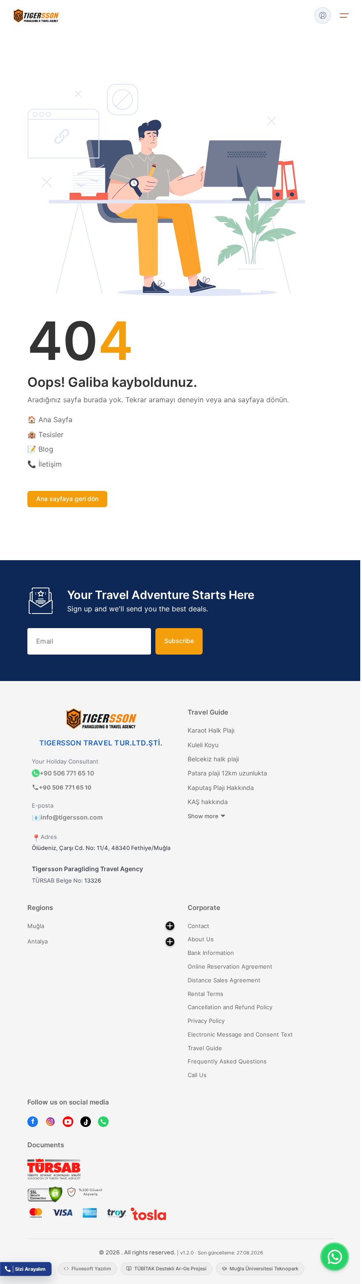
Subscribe (179, 640)
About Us (201, 939)
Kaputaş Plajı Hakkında (221, 787)
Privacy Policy (206, 1020)
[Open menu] (344, 15)
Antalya (37, 941)
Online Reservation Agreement (230, 966)
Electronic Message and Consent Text (240, 1034)
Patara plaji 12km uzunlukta (227, 773)
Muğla (35, 925)
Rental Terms (205, 993)
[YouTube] (68, 1121)
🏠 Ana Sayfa (49, 419)
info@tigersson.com (67, 817)
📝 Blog (40, 449)
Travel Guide (205, 1048)
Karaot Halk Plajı (211, 730)
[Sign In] (322, 15)
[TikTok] (85, 1121)
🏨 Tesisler (45, 434)
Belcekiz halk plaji (213, 759)
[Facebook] (32, 1121)
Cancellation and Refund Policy (230, 1007)
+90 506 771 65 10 (67, 773)
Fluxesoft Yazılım (91, 1268)
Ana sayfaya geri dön (67, 498)
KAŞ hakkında (208, 801)
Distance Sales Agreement (224, 980)
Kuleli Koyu (203, 745)
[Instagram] (50, 1121)
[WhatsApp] (103, 1121)
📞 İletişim (44, 464)
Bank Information (211, 952)
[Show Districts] (170, 925)
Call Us (197, 1074)
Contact (198, 925)
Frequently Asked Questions (227, 1061)
